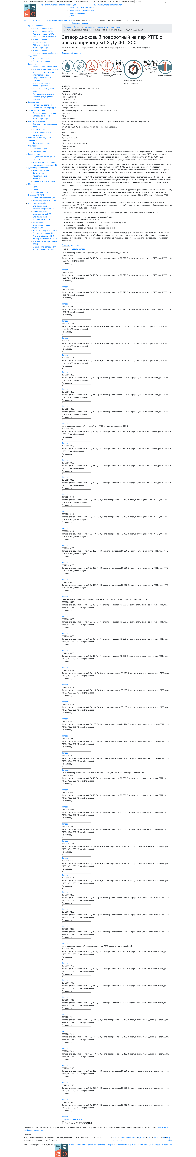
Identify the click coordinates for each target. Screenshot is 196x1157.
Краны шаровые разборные (45, 53)
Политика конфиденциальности (82, 1145)
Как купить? (46, 5)
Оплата (106, 5)
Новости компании (77, 13)
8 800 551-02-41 (46, 20)
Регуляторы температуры (44, 107)
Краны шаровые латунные (44, 36)
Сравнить (76, 53)
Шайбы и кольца (40, 192)
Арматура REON (35, 228)
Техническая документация (81, 7)
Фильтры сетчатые (41, 143)
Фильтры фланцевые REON (45, 238)
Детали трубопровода (38, 168)
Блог (120, 5)
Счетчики (32, 146)
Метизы (31, 184)
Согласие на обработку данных (111, 1145)
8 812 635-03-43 (31, 20)
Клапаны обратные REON (44, 236)
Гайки (35, 189)
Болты (35, 187)
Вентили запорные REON (44, 249)
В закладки (67, 53)
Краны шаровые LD (41, 50)
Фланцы (36, 178)
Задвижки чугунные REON (44, 233)
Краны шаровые (35, 26)
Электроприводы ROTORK (44, 200)
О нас (71, 16)
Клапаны (32, 64)
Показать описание (70, 245)
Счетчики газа (39, 151)
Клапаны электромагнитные (45, 69)
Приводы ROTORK (36, 195)
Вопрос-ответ (58, 5)
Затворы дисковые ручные (45, 113)
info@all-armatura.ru (63, 20)
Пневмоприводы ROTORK (44, 198)
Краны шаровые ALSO (43, 28)
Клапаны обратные (41, 86)
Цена (66, 249)
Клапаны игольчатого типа (45, 67)
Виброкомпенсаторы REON (45, 247)
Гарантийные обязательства (81, 10)
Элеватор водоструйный (44, 181)
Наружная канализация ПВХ (45, 165)
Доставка (98, 5)
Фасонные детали (41, 170)
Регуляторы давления (42, 105)
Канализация (34, 154)
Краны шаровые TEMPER (44, 34)
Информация (70, 5)
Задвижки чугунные (42, 61)
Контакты (113, 5)
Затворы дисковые (36, 110)
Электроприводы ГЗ (37, 203)
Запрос (65, 270)
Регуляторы (33, 102)
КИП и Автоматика (36, 121)
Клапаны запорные (41, 83)
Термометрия (39, 129)
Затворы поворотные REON (45, 230)
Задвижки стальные (42, 58)
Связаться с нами (80, 23)
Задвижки (32, 56)
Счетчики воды (40, 148)
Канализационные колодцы (45, 162)
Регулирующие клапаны (43, 94)
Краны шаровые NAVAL (43, 31)
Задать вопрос (78, 249)
